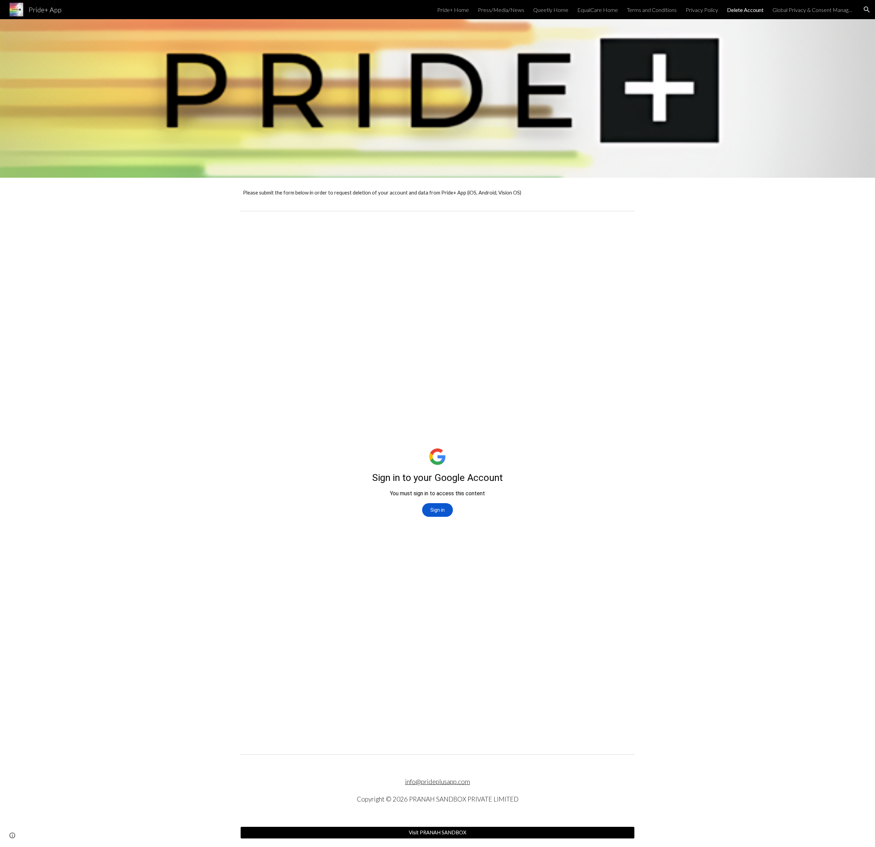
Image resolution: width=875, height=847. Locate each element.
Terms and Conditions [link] (652, 9)
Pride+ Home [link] (453, 9)
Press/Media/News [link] (501, 9)
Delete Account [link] (745, 9)
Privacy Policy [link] (702, 9)
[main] (437, 193)
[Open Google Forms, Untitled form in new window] (622, 231)
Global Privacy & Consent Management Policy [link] (813, 9)
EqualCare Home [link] (597, 9)
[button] (867, 9)
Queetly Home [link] (550, 9)
